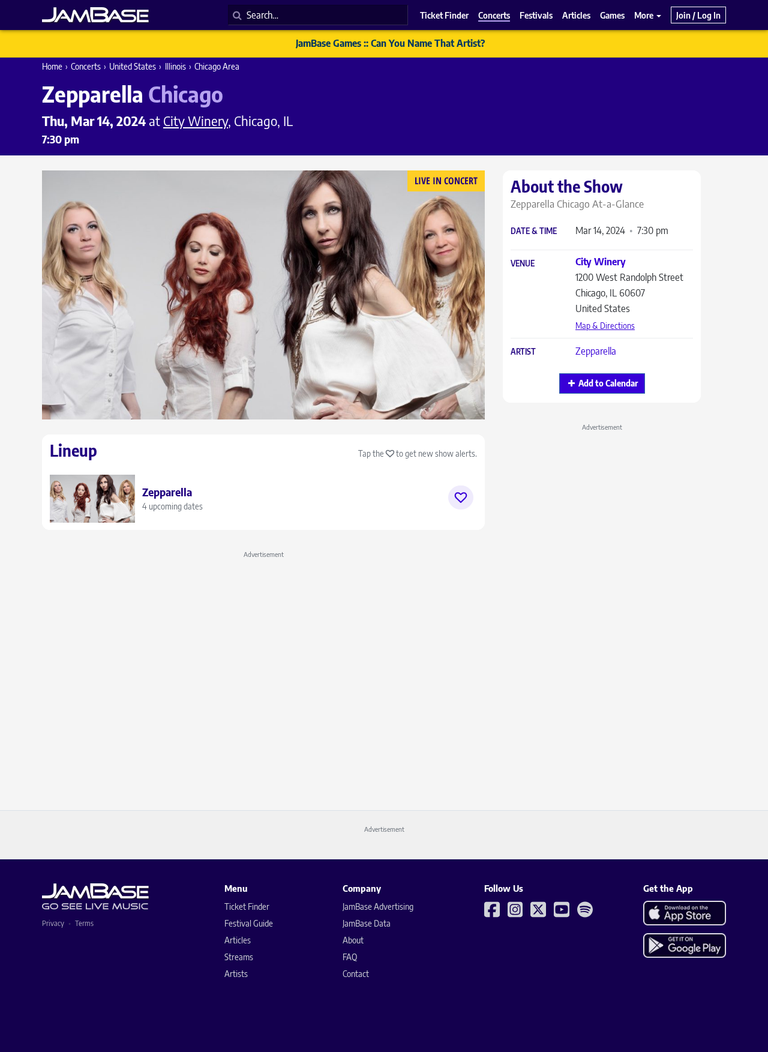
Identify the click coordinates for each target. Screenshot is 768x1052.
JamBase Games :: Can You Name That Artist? (390, 43)
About (353, 940)
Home (52, 66)
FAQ (350, 957)
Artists (236, 974)
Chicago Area (216, 66)
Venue (523, 264)
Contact (356, 974)
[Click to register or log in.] (460, 497)
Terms (84, 923)
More (644, 15)
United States (132, 66)
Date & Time (534, 231)
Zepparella (595, 351)
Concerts (86, 66)
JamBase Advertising (378, 906)
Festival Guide (248, 923)
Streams (238, 957)
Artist (523, 352)
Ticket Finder (246, 906)
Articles (237, 940)
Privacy (53, 923)
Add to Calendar (608, 383)
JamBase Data (367, 923)
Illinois (175, 66)
